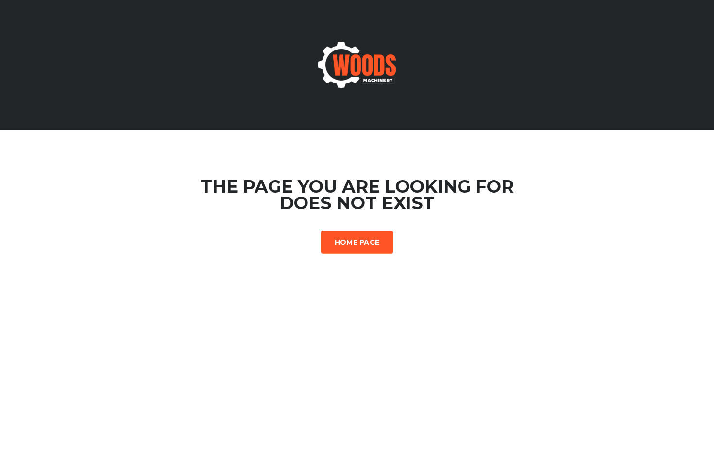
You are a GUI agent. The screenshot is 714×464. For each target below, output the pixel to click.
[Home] (357, 63)
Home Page (357, 242)
